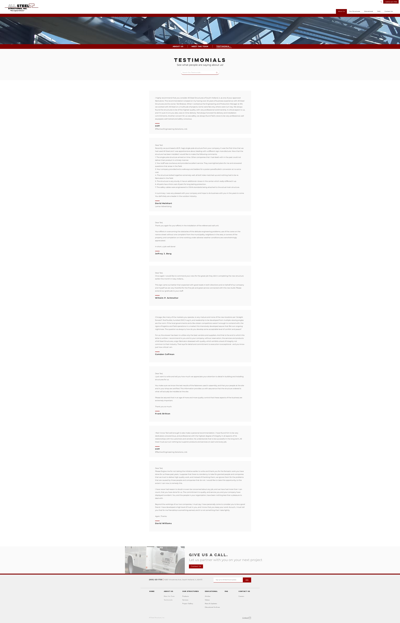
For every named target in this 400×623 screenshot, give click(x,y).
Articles (207, 596)
